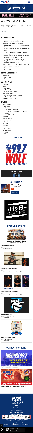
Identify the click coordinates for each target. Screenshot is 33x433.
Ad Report (7, 106)
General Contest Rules (10, 114)
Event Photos (7, 77)
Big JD (6, 86)
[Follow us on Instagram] (15, 402)
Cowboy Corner (8, 93)
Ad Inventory (7, 104)
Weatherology (25, 424)
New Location (8, 118)
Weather (6, 134)
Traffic (6, 132)
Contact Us (7, 113)
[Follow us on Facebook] (10, 402)
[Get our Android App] (20, 402)
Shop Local (7, 121)
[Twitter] (16, 175)
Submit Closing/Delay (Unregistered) (17, 111)
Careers (6, 75)
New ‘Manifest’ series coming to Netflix (14, 43)
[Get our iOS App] (17, 402)
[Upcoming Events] (16, 236)
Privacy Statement (9, 120)
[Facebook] (14, 175)
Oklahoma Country (9, 90)
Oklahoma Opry (8, 96)
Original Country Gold (10, 98)
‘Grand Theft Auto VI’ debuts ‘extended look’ (15, 59)
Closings (6, 108)
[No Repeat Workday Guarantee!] (16, 358)
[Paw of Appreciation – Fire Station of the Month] (16, 377)
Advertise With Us (16, 414)
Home (6, 116)
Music (6, 78)
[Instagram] (19, 175)
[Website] (12, 189)
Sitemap (6, 125)
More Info (14, 192)
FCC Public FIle (16, 404)
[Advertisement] (16, 15)
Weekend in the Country (10, 91)
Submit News (7, 128)
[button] (29, 2)
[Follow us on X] (12, 402)
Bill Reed (6, 84)
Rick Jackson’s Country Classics (13, 95)
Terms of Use (7, 130)
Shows (6, 123)
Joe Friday (7, 88)
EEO (16, 406)
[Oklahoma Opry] (5, 188)
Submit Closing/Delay (13, 109)
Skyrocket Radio (20, 423)
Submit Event (7, 127)
